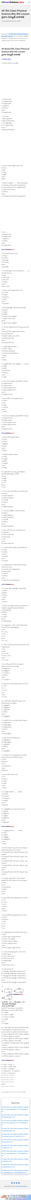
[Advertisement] (15, 81)
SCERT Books (23, 1196)
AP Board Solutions (21, 1186)
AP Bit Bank (7, 1198)
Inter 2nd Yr (14, 1198)
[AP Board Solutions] (13, 2)
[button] (15, 1197)
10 (20, 1196)
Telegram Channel (19, 1198)
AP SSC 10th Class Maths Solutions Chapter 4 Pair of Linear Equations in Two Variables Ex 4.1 (15, 1123)
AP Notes (27, 1196)
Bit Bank (24, 1092)
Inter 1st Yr (10, 1198)
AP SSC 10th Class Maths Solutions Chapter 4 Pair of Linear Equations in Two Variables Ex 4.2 (15, 1109)
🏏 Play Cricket (23, 1198)
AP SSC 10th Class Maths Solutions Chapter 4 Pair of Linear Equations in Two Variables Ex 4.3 (15, 1153)
